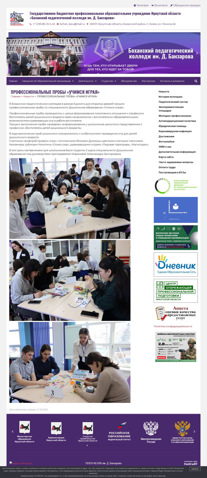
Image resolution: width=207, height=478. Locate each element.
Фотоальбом (166, 141)
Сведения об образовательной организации (46, 81)
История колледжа (170, 96)
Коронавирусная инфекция (175, 131)
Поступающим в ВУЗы (172, 172)
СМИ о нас (165, 146)
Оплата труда (167, 167)
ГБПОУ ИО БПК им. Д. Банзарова (103, 463)
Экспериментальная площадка (171, 108)
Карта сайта (166, 156)
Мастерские (148, 81)
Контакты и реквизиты (172, 81)
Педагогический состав (173, 101)
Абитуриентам (129, 81)
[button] (95, 73)
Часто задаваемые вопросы (176, 162)
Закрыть (195, 469)
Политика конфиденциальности (173, 326)
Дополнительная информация (177, 151)
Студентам (107, 81)
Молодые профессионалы (175, 115)
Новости (164, 91)
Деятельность (86, 81)
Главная (13, 81)
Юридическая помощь (172, 126)
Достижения (166, 136)
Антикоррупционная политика (177, 120)
